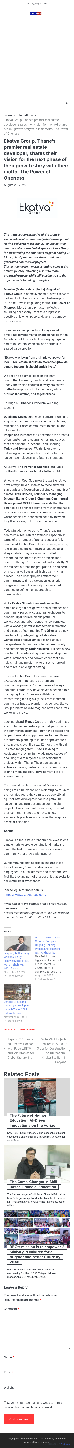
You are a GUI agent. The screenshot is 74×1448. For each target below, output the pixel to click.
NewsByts (31, 1438)
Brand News (10, 1030)
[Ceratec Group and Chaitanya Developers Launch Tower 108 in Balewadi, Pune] (17, 992)
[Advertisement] (37, 60)
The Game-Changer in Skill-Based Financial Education (34, 1184)
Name (9, 1357)
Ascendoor (60, 1438)
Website (9, 1387)
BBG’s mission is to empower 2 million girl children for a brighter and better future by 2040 (37, 1254)
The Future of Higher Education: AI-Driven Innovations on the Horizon (34, 1120)
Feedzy (65, 1444)
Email (8, 1372)
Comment (11, 1309)
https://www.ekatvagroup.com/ (25, 894)
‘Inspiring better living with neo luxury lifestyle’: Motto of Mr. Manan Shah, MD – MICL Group (16, 961)
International (27, 1030)
